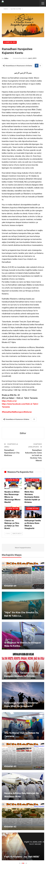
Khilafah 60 (10, 676)
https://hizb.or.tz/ (9, 401)
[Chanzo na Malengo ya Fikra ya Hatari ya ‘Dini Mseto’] (13, 512)
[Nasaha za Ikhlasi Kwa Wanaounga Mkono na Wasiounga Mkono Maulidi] (13, 483)
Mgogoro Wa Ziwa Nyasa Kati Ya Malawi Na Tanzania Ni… (21, 855)
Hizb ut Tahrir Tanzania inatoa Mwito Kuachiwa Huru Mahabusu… (22, 644)
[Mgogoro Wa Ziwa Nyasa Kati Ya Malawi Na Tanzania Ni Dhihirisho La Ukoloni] (23, 846)
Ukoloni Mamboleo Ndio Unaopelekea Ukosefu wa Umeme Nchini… (22, 733)
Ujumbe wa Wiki (10, 42)
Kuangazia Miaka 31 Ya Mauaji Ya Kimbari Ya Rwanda (21, 584)
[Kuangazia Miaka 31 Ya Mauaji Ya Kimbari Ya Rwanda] (23, 575)
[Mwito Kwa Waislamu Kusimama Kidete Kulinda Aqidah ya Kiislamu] (33, 483)
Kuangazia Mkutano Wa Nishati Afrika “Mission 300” (20, 704)
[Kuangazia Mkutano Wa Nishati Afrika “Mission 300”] (23, 696)
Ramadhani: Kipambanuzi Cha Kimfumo (11, 452)
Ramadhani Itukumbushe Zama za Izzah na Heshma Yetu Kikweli (33, 455)
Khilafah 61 (10, 615)
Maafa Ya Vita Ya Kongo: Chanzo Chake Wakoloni (21, 795)
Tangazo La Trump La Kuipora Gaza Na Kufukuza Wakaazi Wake (22, 765)
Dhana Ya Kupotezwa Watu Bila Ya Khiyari (22, 825)
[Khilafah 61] (23, 605)
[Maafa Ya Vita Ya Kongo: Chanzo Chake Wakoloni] (23, 786)
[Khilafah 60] (23, 666)
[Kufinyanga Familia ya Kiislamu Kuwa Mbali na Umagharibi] (33, 512)
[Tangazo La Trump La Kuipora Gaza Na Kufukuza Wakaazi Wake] (23, 756)
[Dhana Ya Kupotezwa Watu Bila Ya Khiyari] (23, 816)
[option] (23, 712)
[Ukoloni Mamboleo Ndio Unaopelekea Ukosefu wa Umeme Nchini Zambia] (23, 726)
